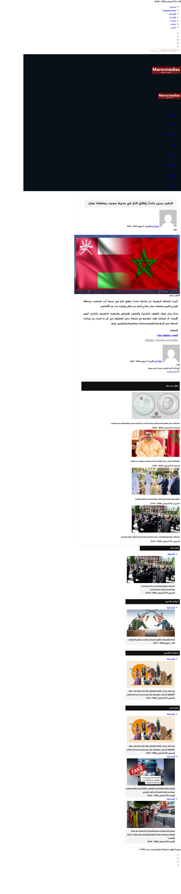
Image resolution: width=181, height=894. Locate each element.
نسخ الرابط (150, 340)
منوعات (173, 186)
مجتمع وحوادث (170, 134)
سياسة (173, 124)
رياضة (174, 145)
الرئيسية (173, 114)
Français (173, 20)
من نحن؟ (173, 7)
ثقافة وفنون (171, 165)
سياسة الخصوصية (169, 10)
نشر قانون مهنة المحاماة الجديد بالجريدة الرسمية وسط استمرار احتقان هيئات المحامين (150, 537)
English (173, 27)
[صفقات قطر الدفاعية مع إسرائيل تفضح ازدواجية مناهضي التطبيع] (156, 494)
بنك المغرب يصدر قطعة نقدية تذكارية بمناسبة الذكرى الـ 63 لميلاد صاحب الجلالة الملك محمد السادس (145, 423)
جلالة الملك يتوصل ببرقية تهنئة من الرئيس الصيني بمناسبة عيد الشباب (155, 461)
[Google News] (173, 371)
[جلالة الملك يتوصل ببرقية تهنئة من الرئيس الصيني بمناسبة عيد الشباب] (156, 456)
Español (173, 24)
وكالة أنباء (154, 226)
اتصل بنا (173, 17)
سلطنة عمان (163, 335)
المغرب (174, 335)
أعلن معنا (172, 14)
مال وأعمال (172, 155)
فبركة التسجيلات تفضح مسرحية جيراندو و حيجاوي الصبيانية (152, 639)
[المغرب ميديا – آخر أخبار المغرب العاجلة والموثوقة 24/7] (166, 73)
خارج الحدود (171, 175)
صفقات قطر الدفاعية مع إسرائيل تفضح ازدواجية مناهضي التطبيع (157, 499)
